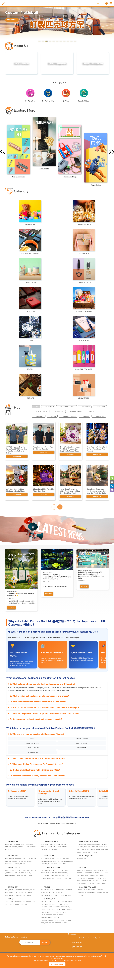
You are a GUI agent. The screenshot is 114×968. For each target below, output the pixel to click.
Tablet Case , (26, 873)
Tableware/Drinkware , (14, 902)
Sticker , (8, 847)
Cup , (65, 844)
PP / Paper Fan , (20, 858)
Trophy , (44, 847)
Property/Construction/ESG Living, (53, 912)
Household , (29, 844)
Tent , (68, 875)
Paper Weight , (61, 847)
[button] (2, 151)
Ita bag (8, 849)
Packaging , (96, 883)
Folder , (19, 870)
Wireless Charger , (94, 844)
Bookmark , (52, 847)
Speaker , (87, 847)
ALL (37, 407)
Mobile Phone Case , (19, 861)
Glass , (60, 844)
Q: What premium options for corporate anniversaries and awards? (39, 696)
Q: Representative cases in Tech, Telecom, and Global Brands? (37, 775)
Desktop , (26, 890)
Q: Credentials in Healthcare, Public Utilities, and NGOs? (35, 770)
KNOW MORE (12, 15)
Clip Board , (97, 881)
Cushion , (17, 844)
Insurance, (60, 904)
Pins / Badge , (10, 858)
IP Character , (32, 847)
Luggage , (99, 890)
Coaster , (53, 861)
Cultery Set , (52, 864)
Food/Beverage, (65, 920)
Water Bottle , (50, 870)
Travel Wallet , (61, 892)
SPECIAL (92, 411)
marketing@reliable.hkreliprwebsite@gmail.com (87, 938)
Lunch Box (62, 864)
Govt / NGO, (52, 910)
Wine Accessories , (62, 858)
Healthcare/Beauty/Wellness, (52, 915)
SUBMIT (45, 942)
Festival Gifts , (86, 883)
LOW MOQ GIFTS (41, 411)
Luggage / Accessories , (59, 873)
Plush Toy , (9, 844)
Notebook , (10, 873)
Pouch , (52, 892)
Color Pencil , (10, 892)
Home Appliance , (89, 890)
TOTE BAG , (61, 895)
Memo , (11, 890)
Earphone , (103, 847)
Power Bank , (81, 844)
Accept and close (57, 964)
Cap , (42, 870)
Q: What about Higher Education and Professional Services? (36, 764)
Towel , (67, 870)
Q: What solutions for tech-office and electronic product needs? (38, 701)
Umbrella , (22, 847)
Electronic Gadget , (13, 904)
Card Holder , (32, 858)
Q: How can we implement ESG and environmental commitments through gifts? (45, 707)
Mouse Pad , (86, 852)
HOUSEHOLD (101, 407)
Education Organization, (63, 902)
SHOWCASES (100, 416)
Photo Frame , (82, 878)
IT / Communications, (48, 904)
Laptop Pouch (25, 895)
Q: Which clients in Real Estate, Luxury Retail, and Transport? (37, 758)
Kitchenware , (82, 892)
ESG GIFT (86, 416)
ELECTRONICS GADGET (67, 407)
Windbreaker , (60, 890)
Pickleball (68, 878)
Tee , (42, 890)
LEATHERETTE (58, 411)
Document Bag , (11, 875)
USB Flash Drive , (102, 849)
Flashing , (95, 847)
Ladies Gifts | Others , (97, 875)
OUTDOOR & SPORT (76, 411)
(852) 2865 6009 (77, 942)
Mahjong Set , (92, 878)
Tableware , (45, 861)
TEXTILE (53, 416)
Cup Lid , (61, 861)
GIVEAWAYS (86, 407)
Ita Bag (68, 895)
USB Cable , (81, 849)
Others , (15, 847)
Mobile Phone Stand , (84, 881)
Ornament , (45, 844)
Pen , (7, 890)
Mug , (43, 858)
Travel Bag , (45, 873)
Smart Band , (92, 892)
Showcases (49, 899)
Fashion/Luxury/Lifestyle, (50, 920)
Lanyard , (16, 864)
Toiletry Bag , (46, 895)
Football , (59, 878)
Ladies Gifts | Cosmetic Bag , (93, 873)
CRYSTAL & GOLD (51, 841)
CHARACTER (50, 407)
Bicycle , (79, 890)
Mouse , (79, 852)
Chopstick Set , (46, 849)
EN (98, 3)
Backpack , (51, 878)
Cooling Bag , (46, 875)
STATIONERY (40, 416)
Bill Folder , (21, 875)
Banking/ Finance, (47, 902)
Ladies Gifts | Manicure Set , (87, 870)
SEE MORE (11, 608)
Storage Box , (50, 858)
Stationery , (27, 902)
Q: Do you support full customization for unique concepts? (36, 719)
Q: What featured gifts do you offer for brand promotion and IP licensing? (42, 684)
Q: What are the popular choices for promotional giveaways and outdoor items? (45, 713)
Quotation (17, 456)
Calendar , (54, 844)
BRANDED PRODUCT (69, 416)
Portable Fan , (90, 849)
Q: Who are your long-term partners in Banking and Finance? (37, 734)
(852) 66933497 (77, 947)
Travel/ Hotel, (61, 910)
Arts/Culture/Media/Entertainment (53, 923)
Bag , (22, 844)
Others (54, 849)
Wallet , (18, 873)
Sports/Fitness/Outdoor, (50, 918)
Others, (69, 910)
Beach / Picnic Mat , (58, 875)
